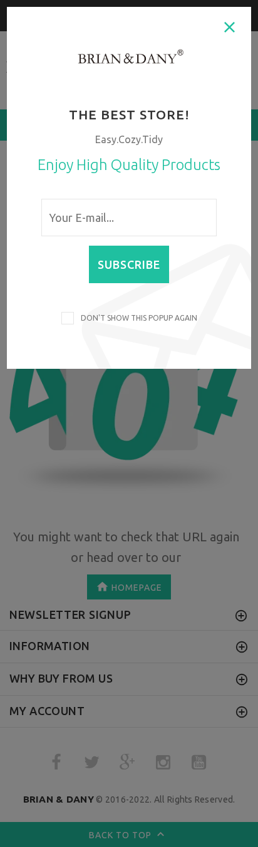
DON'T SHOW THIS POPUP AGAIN (137, 318)
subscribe (129, 264)
